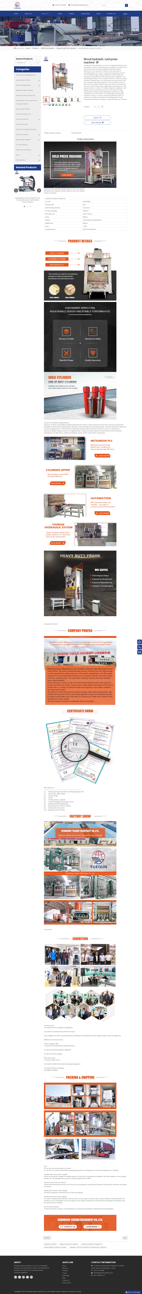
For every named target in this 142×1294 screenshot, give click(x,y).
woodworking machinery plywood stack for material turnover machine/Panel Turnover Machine (27, 200)
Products (65, 1270)
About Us (65, 1268)
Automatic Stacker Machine (24, 90)
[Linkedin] (19, 1277)
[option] (27, 186)
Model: (46, 133)
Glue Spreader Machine (23, 139)
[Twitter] (23, 1277)
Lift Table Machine (22, 145)
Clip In (18, 155)
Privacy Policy (66, 1283)
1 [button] (25, 206)
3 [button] (30, 206)
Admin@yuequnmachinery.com (103, 1273)
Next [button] (39, 190)
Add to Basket (96, 123)
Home (64, 1266)
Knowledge (65, 1275)
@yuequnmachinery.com (80, 5)
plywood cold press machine (69, 1244)
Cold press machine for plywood (55, 198)
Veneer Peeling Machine (23, 85)
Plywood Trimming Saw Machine (26, 129)
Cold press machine (50, 1244)
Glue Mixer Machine (22, 134)
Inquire (96, 117)
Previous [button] (16, 190)
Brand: (74, 133)
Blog (63, 1278)
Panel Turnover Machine (23, 150)
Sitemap (78, 1291)
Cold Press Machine (22, 119)
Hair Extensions (21, 160)
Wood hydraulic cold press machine (55, 1247)
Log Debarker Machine (23, 80)
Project (64, 1273)
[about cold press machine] (80, 142)
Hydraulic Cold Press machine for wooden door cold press (88, 1247)
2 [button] (27, 206)
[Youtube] (27, 1277)
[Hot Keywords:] (126, 5)
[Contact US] (80, 936)
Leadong (71, 1291)
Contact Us (65, 1280)
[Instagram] (31, 1277)
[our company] (80, 628)
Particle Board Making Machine (25, 75)
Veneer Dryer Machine (23, 109)
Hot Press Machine (22, 124)
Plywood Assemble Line (23, 114)
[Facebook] (15, 1277)
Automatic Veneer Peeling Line (25, 95)
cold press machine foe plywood (91, 1244)
